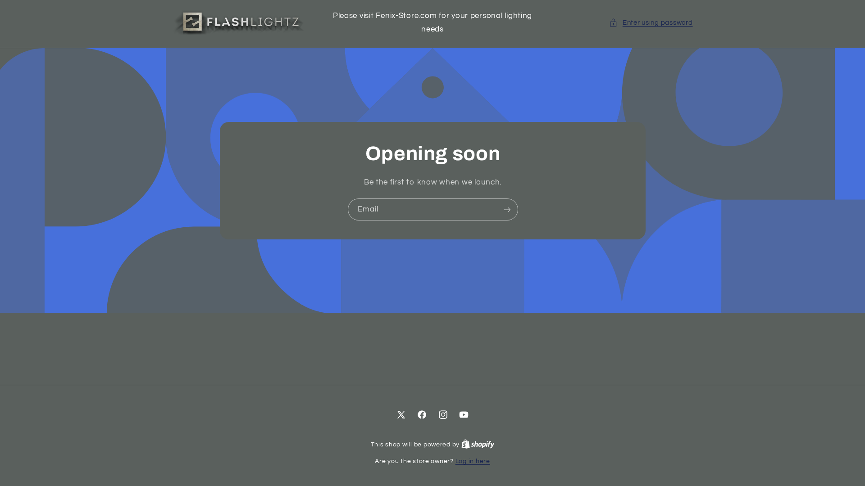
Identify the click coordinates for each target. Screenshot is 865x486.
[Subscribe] (506, 209)
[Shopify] (478, 444)
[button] (650, 23)
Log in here (472, 461)
